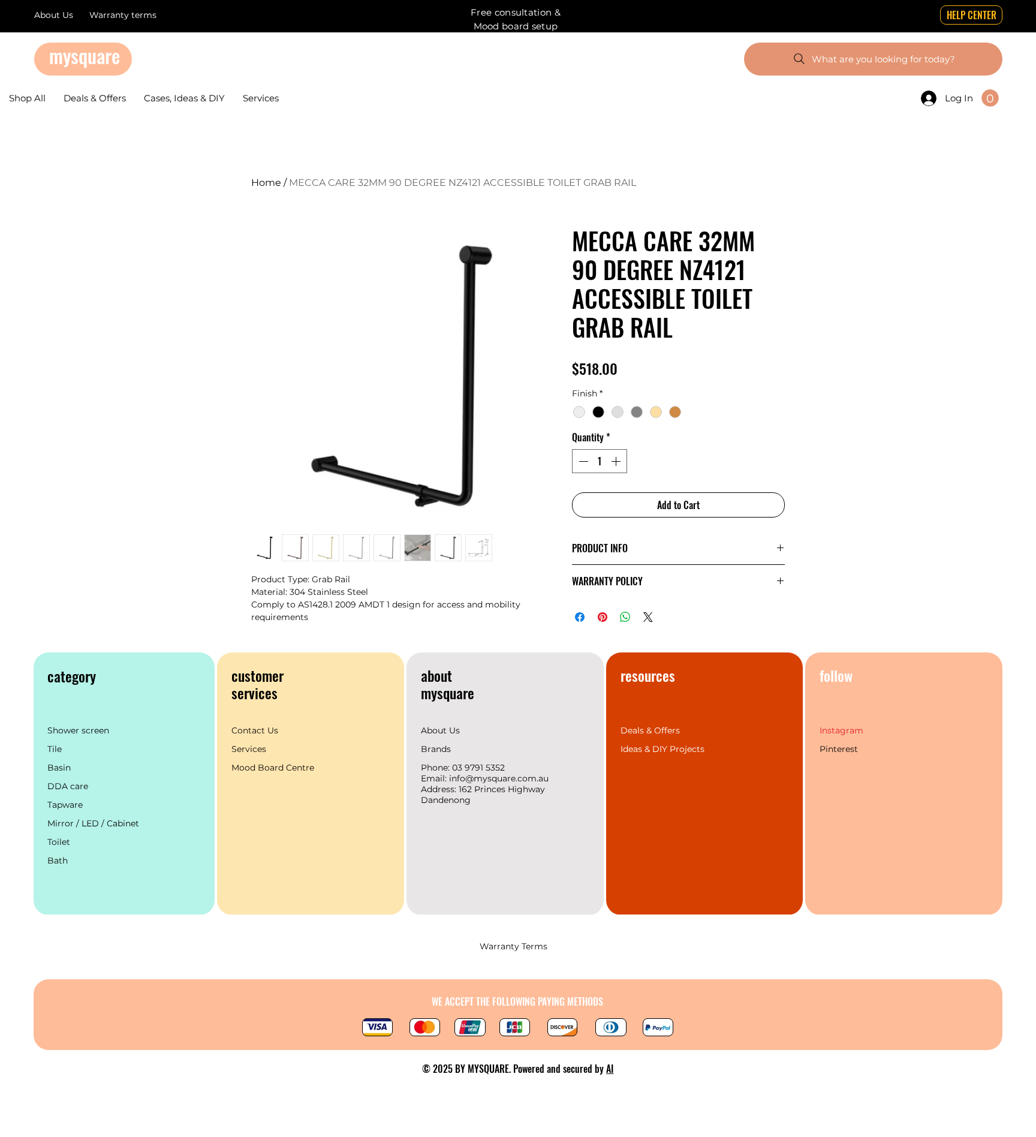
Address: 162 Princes (464, 789)
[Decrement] (582, 461)
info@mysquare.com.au (499, 778)
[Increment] (617, 461)
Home (266, 182)
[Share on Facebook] (580, 617)
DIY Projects (678, 749)
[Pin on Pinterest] (602, 617)
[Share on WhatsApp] (625, 617)
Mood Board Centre (274, 767)
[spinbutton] (600, 461)
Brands (436, 749)
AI (609, 1068)
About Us (440, 730)
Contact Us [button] (254, 730)
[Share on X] (648, 617)
